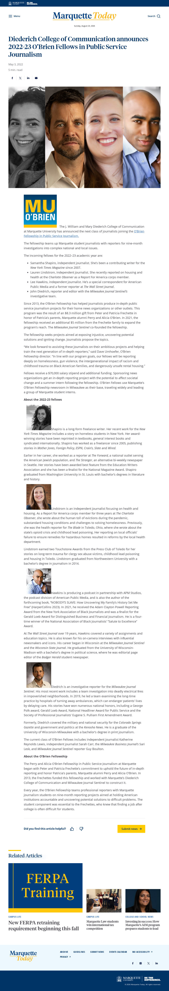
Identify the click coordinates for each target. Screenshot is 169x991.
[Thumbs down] (81, 829)
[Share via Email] (36, 78)
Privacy (64, 956)
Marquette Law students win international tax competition (102, 924)
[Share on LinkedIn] (28, 78)
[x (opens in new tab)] (149, 963)
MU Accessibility (141, 951)
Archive (64, 951)
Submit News (97, 951)
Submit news (129, 829)
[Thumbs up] (72, 829)
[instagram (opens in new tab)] (141, 963)
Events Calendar (118, 951)
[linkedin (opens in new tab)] (157, 963)
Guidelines (79, 951)
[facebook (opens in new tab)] (133, 963)
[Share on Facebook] (12, 78)
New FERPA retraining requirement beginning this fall (44, 925)
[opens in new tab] (23, 3)
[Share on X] (20, 78)
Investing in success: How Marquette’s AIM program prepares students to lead (142, 924)
